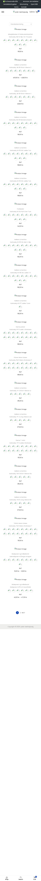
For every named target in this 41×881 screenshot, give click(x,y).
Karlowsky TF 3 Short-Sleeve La (20, 391)
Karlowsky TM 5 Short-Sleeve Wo (20, 474)
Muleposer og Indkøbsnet (20, 554)
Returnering (24, 4)
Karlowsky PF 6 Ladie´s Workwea (20, 330)
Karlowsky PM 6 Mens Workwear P (20, 360)
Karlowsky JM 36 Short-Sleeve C (20, 67)
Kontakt (24, 7)
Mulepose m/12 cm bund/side (20, 587)
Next (23, 613)
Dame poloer (20, 327)
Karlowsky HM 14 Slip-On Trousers (20, 37)
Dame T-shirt (20, 440)
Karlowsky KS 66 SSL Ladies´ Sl (20, 273)
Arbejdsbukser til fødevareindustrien (20, 34)
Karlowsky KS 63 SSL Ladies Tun (20, 150)
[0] (37, 12)
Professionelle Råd (11, 1)
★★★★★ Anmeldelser (30, 1)
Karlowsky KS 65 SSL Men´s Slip (20, 242)
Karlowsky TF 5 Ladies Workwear (20, 443)
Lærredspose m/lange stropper (20, 556)
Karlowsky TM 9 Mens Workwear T (20, 526)
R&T (20, 49)
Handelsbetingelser (10, 4)
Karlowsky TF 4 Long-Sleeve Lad (20, 417)
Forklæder (20, 209)
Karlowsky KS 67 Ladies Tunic (20, 303)
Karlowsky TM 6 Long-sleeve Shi (20, 500)
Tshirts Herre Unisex (20, 523)
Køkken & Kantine (20, 65)
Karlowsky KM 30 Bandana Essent (20, 120)
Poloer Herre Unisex (20, 357)
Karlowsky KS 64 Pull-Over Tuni (20, 212)
